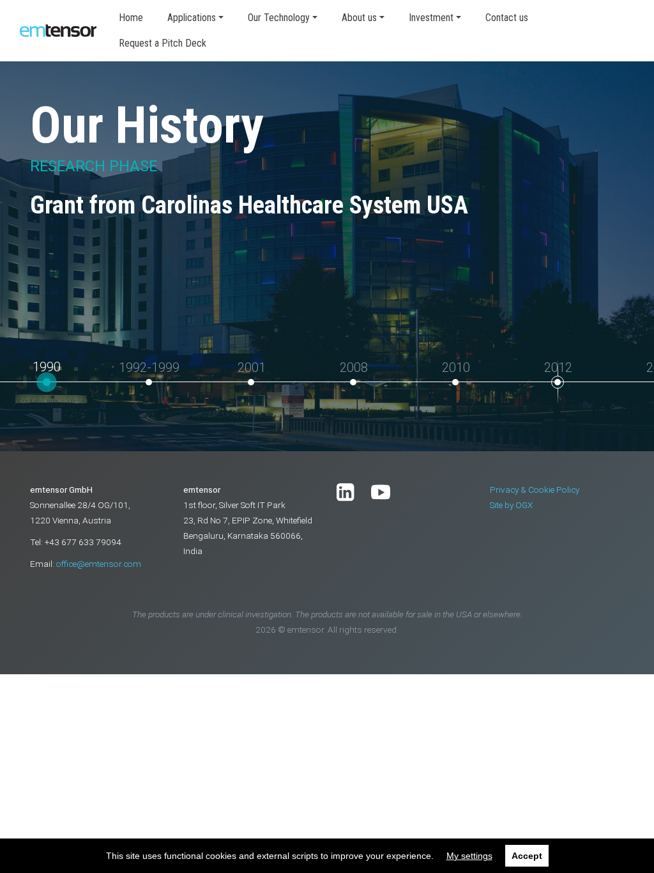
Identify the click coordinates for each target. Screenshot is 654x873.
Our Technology (279, 18)
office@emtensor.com (98, 564)
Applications (191, 18)
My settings (469, 856)
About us (359, 18)
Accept (527, 856)
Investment (431, 18)
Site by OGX (511, 505)
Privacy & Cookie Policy (534, 489)
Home (131, 18)
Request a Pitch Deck (162, 43)
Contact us (506, 18)
